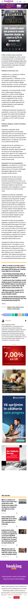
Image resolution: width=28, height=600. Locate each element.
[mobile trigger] (3, 1)
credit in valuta (15, 309)
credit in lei (18, 307)
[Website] (26, 320)
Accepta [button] (16, 597)
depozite (9, 307)
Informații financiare (14, 25)
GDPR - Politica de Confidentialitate (13, 595)
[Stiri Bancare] (8, 1)
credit (13, 307)
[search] (17, 1)
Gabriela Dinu (13, 43)
